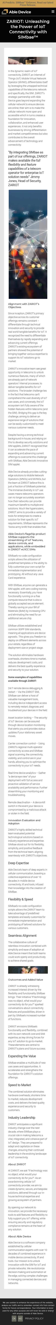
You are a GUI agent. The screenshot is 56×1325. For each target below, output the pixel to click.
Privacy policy (34, 1318)
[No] (52, 1311)
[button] (53, 11)
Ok (14, 1318)
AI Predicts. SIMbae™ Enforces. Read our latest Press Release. (28, 3)
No (20, 1318)
